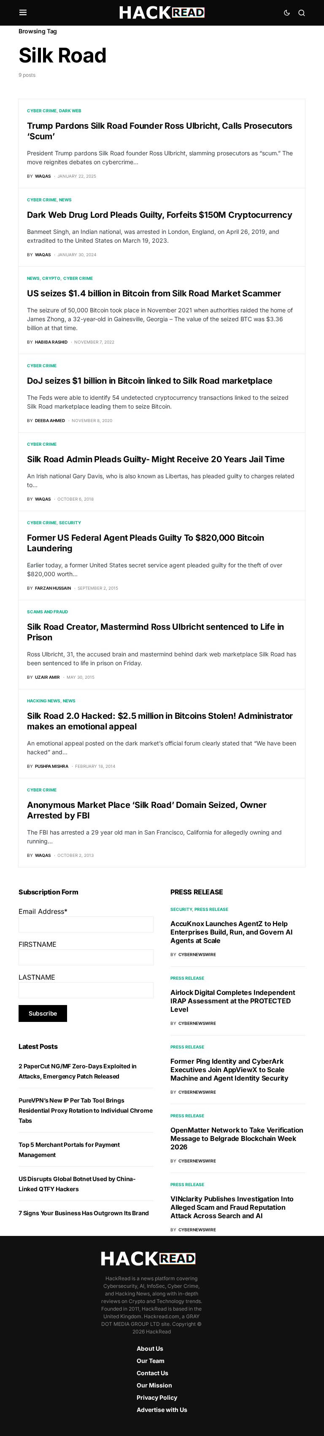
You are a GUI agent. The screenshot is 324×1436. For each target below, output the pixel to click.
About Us (150, 1348)
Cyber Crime (42, 110)
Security (70, 522)
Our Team (151, 1360)
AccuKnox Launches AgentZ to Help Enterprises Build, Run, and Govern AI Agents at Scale (231, 932)
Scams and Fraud (47, 611)
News (65, 199)
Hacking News (43, 700)
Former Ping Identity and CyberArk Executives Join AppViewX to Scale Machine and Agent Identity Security (229, 1069)
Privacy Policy (157, 1397)
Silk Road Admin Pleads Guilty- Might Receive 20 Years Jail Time (155, 459)
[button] (23, 13)
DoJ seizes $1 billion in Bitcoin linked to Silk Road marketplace (150, 381)
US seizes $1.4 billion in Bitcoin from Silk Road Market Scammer (154, 293)
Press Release (211, 909)
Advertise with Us (162, 1409)
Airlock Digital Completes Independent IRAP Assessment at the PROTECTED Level (232, 1000)
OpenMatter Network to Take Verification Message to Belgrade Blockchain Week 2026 (236, 1138)
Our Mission (154, 1385)
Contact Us (152, 1372)
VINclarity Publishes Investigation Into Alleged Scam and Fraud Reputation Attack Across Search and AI (232, 1207)
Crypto (51, 278)
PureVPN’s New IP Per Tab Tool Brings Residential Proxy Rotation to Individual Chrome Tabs (86, 1110)
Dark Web (70, 110)
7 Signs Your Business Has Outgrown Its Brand (84, 1213)
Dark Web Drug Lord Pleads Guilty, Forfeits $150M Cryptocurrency (159, 215)
